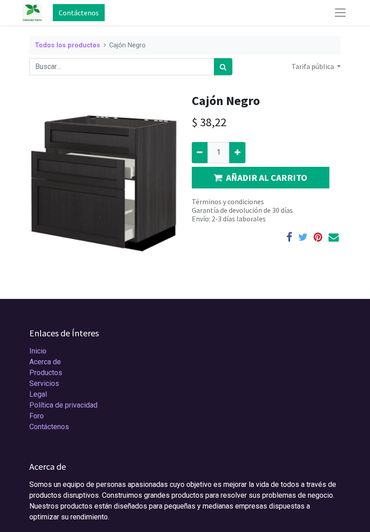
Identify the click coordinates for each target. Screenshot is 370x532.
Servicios (44, 383)
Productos (45, 372)
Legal (38, 394)
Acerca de (45, 362)
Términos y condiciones (228, 201)
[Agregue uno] (237, 152)
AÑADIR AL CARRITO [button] (266, 177)
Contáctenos (79, 12)
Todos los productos (67, 45)
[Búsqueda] (223, 66)
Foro (36, 416)
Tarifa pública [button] (313, 66)
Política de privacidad (63, 405)
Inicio (37, 351)
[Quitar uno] (200, 152)
